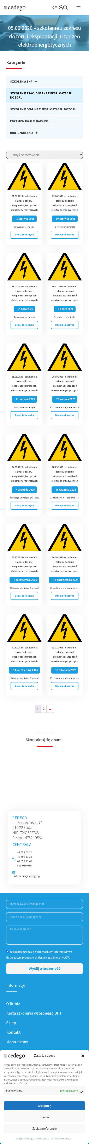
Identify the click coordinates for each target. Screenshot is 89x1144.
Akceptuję (44, 1106)
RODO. (65, 957)
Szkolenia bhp (21, 81)
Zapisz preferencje (44, 1129)
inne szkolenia (21, 133)
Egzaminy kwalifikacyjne (29, 121)
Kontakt (13, 1032)
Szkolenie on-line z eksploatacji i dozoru (43, 109)
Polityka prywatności (61, 1138)
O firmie (13, 1003)
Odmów (44, 1117)
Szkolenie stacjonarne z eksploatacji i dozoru (41, 95)
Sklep (11, 1022)
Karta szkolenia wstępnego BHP (34, 1013)
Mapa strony (17, 1041)
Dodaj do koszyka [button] (24, 234)
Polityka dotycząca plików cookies (32, 1138)
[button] (83, 1056)
